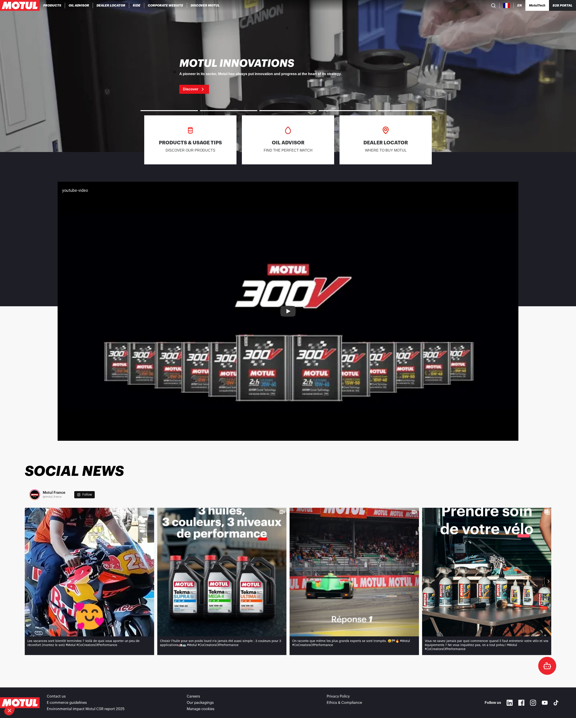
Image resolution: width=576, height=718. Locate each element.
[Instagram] (533, 703)
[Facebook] (521, 703)
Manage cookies (200, 709)
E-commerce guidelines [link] (67, 703)
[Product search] (493, 5)
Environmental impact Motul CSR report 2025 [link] (85, 709)
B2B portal (562, 5)
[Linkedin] (509, 703)
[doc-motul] (547, 666)
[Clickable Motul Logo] (20, 5)
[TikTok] (556, 702)
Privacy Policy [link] (338, 696)
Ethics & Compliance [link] (344, 703)
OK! (75, 695)
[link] (136, 5)
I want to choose (28, 695)
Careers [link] (193, 696)
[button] (9, 710)
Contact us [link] (56, 696)
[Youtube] (545, 703)
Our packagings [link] (200, 703)
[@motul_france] (34, 494)
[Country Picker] (507, 5)
